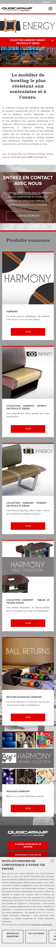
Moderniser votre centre (28, 855)
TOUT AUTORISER (36, 933)
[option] (28, 56)
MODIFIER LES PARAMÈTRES (12, 935)
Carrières (46, 2)
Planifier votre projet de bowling (28, 845)
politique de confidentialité (41, 924)
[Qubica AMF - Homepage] (17, 9)
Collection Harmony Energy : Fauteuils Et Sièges (28, 42)
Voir (28, 331)
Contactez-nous (28, 215)
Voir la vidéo (28, 61)
